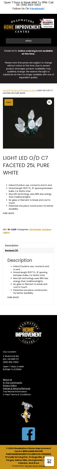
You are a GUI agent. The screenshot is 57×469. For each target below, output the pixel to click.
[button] (49, 102)
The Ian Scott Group (34, 465)
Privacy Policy (10, 385)
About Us (7, 379)
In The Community (12, 382)
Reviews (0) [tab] (11, 250)
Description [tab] (11, 245)
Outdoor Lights (29, 90)
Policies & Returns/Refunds (16, 388)
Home (6, 90)
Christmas (15, 90)
